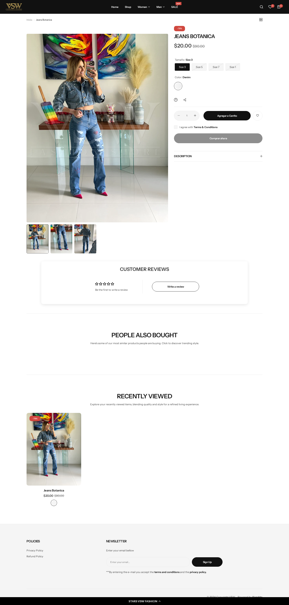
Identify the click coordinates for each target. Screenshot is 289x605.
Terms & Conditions (205, 126)
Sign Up (207, 562)
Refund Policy (35, 556)
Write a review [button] (175, 286)
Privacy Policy (35, 550)
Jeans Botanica (54, 490)
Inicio (29, 19)
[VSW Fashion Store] (14, 7)
